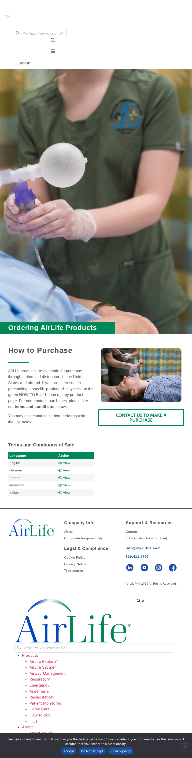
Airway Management (48, 673)
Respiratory (40, 679)
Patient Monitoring (46, 703)
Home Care (40, 709)
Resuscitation (41, 697)
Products (30, 655)
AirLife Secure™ (44, 667)
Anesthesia (39, 691)
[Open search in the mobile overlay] (40, 33)
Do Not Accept (92, 751)
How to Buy (40, 715)
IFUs (33, 721)
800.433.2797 (137, 556)
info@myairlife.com (143, 548)
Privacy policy (121, 751)
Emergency (39, 685)
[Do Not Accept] (184, 745)
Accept (68, 751)
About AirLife (41, 733)
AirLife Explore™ (44, 661)
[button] (20, 22)
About (27, 727)
